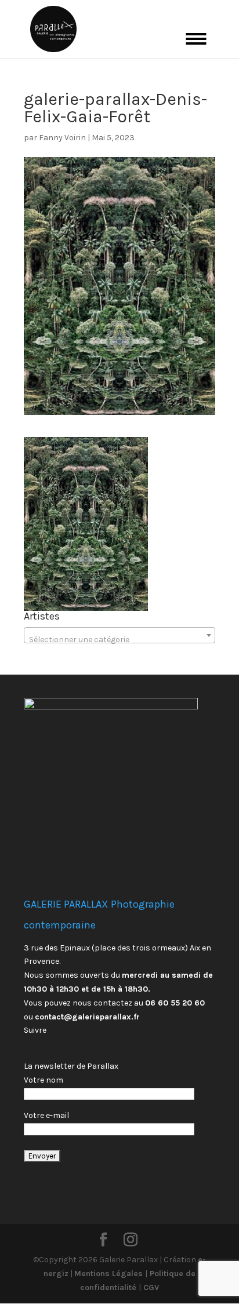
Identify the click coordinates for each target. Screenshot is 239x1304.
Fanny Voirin (62, 138)
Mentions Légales (109, 1273)
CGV (150, 1287)
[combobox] (119, 635)
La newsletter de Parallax (71, 1066)
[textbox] (119, 640)
